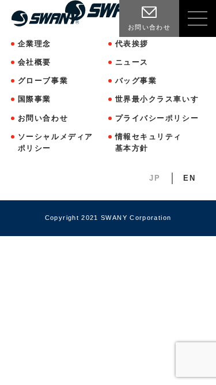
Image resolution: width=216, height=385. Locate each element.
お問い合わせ (43, 118)
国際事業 (34, 99)
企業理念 (34, 43)
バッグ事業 (136, 80)
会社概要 (34, 62)
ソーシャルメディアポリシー (55, 142)
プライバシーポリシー (157, 118)
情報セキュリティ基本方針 (148, 142)
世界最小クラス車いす (157, 99)
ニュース (132, 62)
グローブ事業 (43, 80)
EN (189, 178)
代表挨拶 (132, 43)
